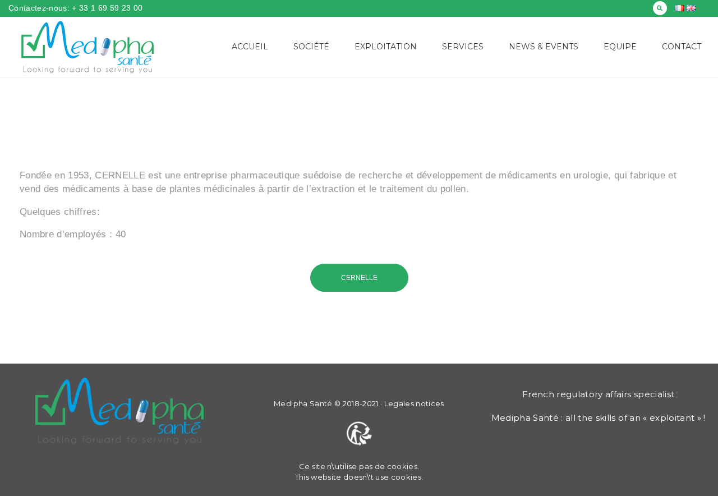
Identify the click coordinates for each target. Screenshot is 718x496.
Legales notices (414, 403)
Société (311, 47)
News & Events (543, 47)
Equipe (620, 47)
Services (463, 47)
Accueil (250, 47)
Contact (681, 47)
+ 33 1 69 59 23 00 (106, 7)
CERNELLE (359, 278)
